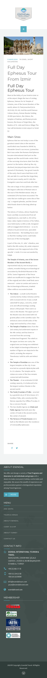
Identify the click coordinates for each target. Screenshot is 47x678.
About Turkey (10, 533)
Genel (24, 59)
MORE (13, 495)
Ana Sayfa (8, 509)
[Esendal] (23, 14)
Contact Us (9, 539)
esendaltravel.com (15, 589)
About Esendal (11, 521)
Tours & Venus (11, 515)
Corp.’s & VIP (10, 527)
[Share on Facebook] (10, 448)
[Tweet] (15, 448)
